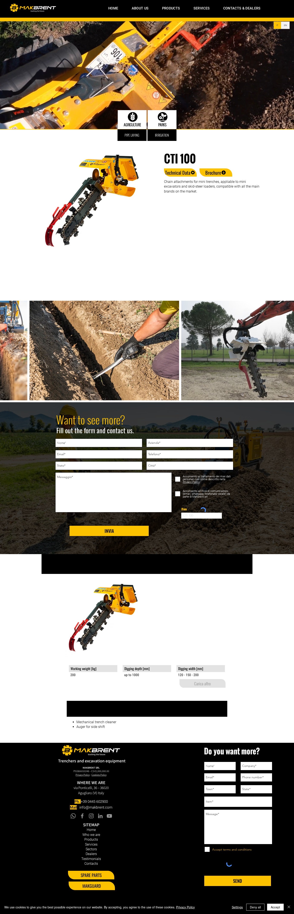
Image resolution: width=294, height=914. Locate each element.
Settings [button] (237, 907)
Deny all (255, 907)
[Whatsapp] (73, 816)
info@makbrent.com (95, 807)
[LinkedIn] (100, 816)
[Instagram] (91, 816)
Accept (275, 907)
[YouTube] (109, 816)
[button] (166, 8)
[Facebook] (82, 816)
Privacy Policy (185, 907)
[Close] (288, 907)
